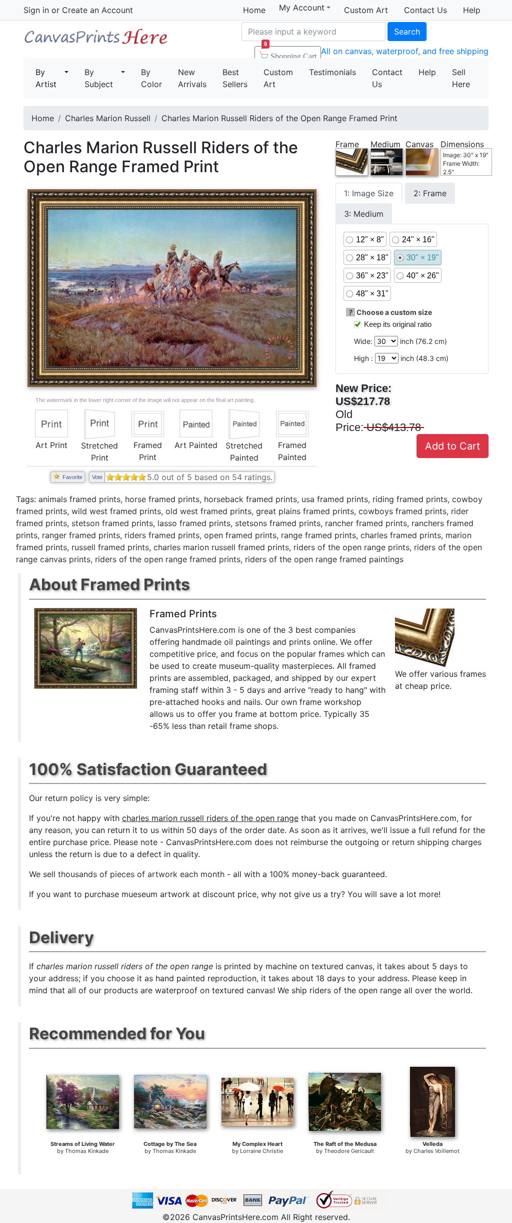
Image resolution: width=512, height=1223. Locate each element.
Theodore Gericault (349, 1150)
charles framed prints (400, 535)
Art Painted (196, 445)
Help (471, 10)
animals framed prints (79, 499)
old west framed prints (209, 511)
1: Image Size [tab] (369, 193)
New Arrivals (192, 78)
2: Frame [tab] (430, 193)
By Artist (46, 78)
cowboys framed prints (402, 511)
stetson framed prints (112, 523)
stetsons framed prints (277, 523)
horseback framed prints (250, 499)
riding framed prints (410, 499)
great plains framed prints (305, 511)
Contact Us (425, 10)
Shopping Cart (290, 53)
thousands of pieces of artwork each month (141, 874)
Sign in (36, 10)
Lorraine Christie (261, 1150)
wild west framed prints (116, 511)
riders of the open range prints (352, 547)
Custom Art (366, 10)
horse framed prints (162, 499)
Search (407, 32)
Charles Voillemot (437, 1150)
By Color (151, 78)
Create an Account (97, 10)
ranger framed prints (81, 535)
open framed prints (240, 535)
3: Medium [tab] (364, 214)
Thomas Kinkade (86, 1150)
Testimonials (332, 72)
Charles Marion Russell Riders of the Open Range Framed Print (280, 118)
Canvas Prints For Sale (96, 40)
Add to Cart (452, 446)
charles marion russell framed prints (221, 547)
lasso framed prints (194, 523)
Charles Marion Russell (107, 118)
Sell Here (461, 78)
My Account (301, 8)
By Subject (98, 78)
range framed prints (318, 535)
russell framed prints (110, 547)
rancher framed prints (366, 523)
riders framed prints (162, 535)
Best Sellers (235, 78)
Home (254, 10)
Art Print (52, 445)
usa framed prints (335, 499)
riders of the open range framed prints (167, 559)
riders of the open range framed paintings (324, 559)
